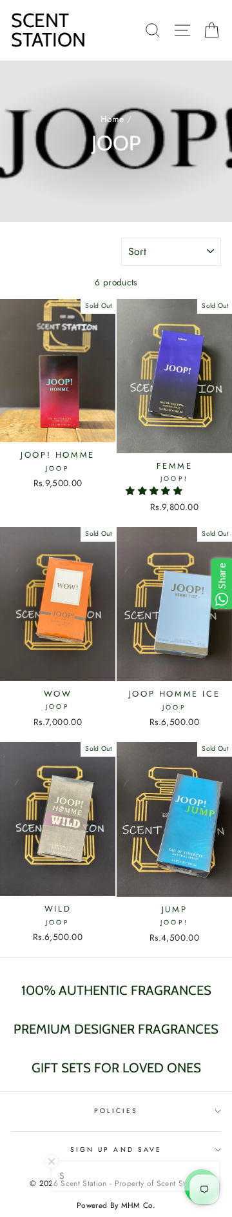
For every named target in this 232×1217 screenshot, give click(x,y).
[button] (155, 490)
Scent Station (48, 30)
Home (112, 118)
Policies (116, 1111)
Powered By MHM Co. (116, 1205)
